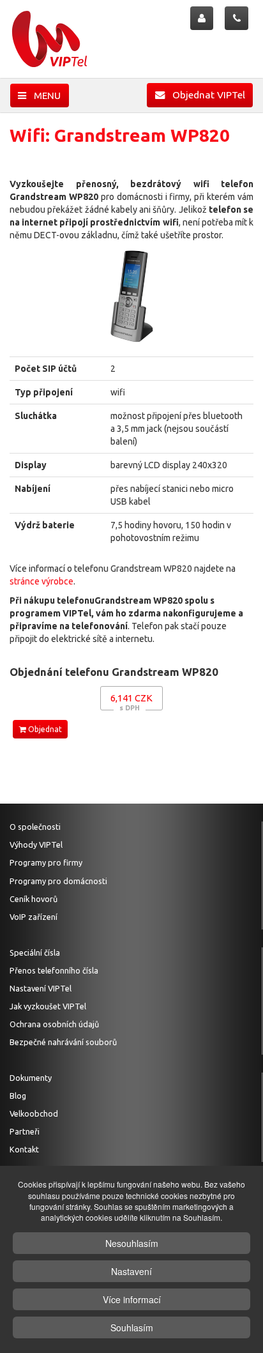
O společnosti (35, 826)
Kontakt (24, 1149)
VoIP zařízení (33, 916)
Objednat (44, 729)
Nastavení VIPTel (40, 988)
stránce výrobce (41, 581)
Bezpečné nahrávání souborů (63, 1041)
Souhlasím (131, 1327)
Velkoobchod (34, 1113)
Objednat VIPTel (205, 94)
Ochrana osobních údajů (54, 1024)
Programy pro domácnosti (58, 880)
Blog (18, 1095)
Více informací (132, 1299)
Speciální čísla (35, 952)
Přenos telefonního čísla (54, 970)
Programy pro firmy (46, 862)
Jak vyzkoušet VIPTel (48, 1006)
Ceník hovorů (33, 898)
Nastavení (131, 1271)
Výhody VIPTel (36, 844)
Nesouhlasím (131, 1243)
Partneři (25, 1131)
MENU (43, 95)
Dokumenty (31, 1077)
